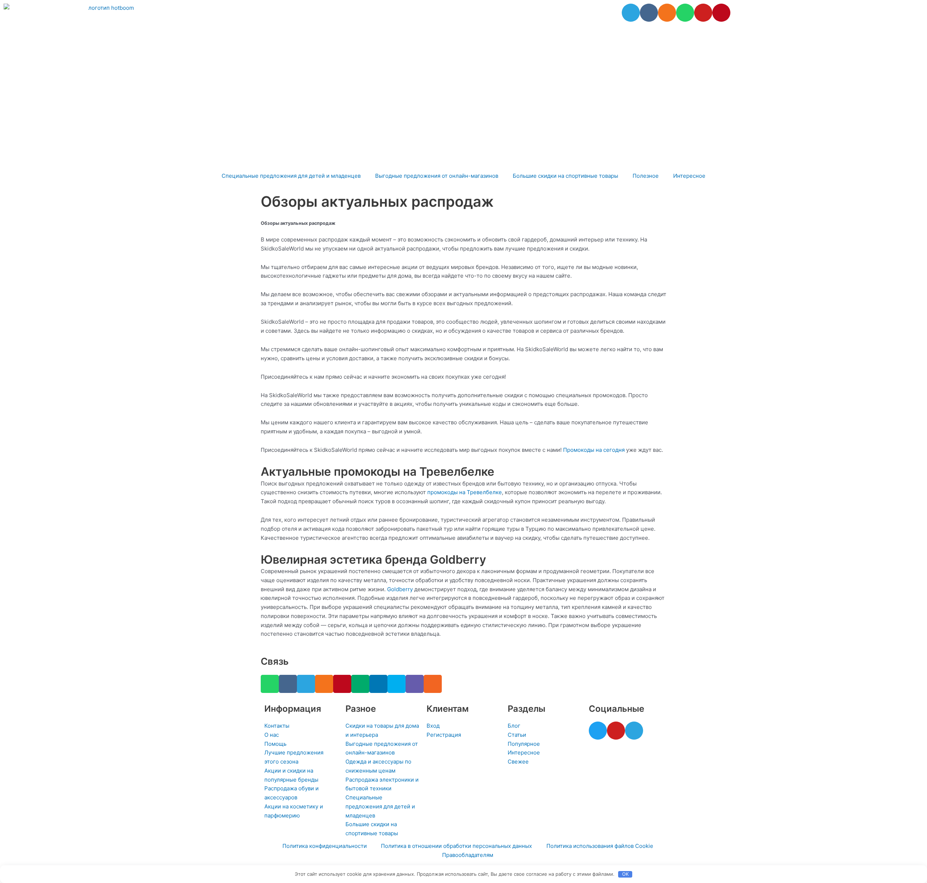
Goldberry (400, 589)
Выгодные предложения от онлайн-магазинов (436, 175)
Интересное (689, 175)
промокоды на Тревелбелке (464, 492)
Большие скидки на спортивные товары (565, 175)
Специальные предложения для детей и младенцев (291, 175)
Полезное (646, 175)
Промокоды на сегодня (594, 449)
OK (625, 874)
